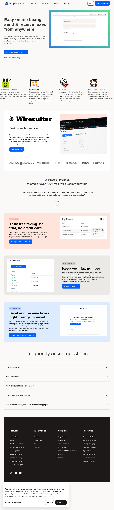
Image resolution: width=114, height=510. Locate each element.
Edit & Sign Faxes (15, 451)
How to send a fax (88, 437)
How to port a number (89, 440)
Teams (11, 440)
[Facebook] (15, 473)
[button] (32, 3)
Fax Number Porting (15, 454)
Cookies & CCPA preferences (67, 451)
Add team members (89, 458)
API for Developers (15, 461)
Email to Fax (13, 437)
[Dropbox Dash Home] (14, 3)
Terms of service (63, 444)
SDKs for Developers (16, 465)
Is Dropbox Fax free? (89, 461)
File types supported (89, 447)
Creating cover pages (89, 444)
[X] (11, 473)
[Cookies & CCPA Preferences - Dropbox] (36, 495)
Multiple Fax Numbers (16, 444)
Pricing (66, 3)
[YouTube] (20, 473)
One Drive (37, 447)
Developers (45, 3)
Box (35, 444)
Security (56, 3)
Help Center (62, 437)
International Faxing (15, 458)
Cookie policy (62, 447)
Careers (60, 454)
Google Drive (38, 440)
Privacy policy (62, 440)
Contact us (61, 458)
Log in (91, 3)
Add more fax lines (89, 454)
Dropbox (36, 437)
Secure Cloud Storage (16, 447)
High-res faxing (87, 451)
